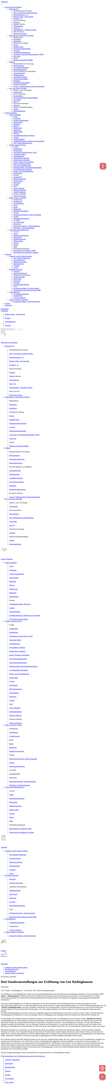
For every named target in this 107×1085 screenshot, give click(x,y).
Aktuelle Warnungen (20, 273)
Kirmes (15, 45)
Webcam (8, 325)
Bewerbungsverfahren (20, 79)
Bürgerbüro (17, 39)
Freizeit (7, 303)
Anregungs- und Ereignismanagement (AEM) (28, 54)
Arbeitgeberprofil (19, 73)
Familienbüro (17, 149)
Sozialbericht (17, 177)
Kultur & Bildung (15, 115)
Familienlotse (17, 150)
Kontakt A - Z (18, 18)
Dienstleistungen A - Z (20, 15)
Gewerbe (16, 50)
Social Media (9, 1078)
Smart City (16, 28)
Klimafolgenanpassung (21, 235)
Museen (16, 126)
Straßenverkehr (18, 47)
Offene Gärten (18, 241)
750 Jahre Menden (19, 298)
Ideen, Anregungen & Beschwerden (25, 13)
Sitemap (7, 1071)
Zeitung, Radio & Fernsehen (18, 300)
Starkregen (16, 281)
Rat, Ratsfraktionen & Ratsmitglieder (25, 98)
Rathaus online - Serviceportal (23, 17)
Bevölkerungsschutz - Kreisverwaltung (26, 288)
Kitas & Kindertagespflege (22, 164)
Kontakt (7, 318)
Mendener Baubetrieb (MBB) (23, 60)
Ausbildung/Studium (20, 77)
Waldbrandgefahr (19, 277)
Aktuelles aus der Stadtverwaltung (20, 256)
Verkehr (16, 217)
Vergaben (16, 266)
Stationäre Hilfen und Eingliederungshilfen (27, 167)
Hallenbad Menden (19, 190)
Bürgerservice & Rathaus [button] (13, 7)
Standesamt (17, 41)
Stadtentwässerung (19, 239)
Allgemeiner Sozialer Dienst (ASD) (25, 152)
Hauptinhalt (5, 309)
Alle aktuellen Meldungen (22, 258)
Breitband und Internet (20, 211)
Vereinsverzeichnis (19, 196)
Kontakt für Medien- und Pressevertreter (26, 301)
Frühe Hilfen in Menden (21, 158)
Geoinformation (18, 203)
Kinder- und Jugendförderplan (23, 171)
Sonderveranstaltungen (20, 120)
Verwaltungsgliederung (21, 67)
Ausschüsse (17, 100)
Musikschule (17, 128)
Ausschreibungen (19, 260)
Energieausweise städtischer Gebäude (25, 252)
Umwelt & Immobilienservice (19, 230)
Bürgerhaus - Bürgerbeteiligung (23, 228)
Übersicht (16, 271)
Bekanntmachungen (20, 69)
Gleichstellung (18, 181)
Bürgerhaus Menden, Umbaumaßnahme (26, 226)
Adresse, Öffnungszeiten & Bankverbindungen (28, 86)
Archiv (15, 267)
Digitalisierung (18, 26)
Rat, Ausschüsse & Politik (17, 88)
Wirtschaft (8, 305)
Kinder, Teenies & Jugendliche (23, 162)
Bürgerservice (13, 9)
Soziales (16, 184)
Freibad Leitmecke (19, 192)
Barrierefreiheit (10, 1067)
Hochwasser (17, 279)
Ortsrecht (16, 105)
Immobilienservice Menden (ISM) (24, 250)
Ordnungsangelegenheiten (22, 49)
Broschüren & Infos (19, 33)
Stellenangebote (18, 75)
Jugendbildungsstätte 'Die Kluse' (24, 135)
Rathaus (12, 62)
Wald (15, 247)
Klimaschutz (17, 237)
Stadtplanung (17, 201)
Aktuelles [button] (8, 254)
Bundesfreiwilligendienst (21, 83)
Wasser (15, 245)
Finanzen (16, 22)
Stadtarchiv (17, 130)
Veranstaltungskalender (21, 294)
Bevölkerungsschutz (16, 269)
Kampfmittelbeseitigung (21, 284)
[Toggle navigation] (2, 4)
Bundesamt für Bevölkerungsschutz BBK (27, 290)
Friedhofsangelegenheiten (21, 52)
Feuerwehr (16, 56)
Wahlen (15, 109)
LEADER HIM (18, 222)
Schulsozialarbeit (19, 139)
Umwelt (16, 243)
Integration (16, 183)
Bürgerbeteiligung (19, 111)
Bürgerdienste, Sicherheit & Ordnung (21, 35)
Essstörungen (17, 173)
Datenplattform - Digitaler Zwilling (24, 30)
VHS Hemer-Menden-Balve (22, 143)
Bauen (15, 207)
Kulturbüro (17, 118)
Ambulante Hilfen (19, 154)
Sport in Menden (18, 188)
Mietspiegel (17, 209)
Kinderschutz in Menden (21, 160)
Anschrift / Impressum (12, 1060)
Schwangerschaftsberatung (22, 166)
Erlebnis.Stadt (18, 122)
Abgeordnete (17, 92)
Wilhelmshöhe (18, 132)
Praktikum (16, 81)
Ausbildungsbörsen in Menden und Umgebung (28, 141)
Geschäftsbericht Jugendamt (22, 169)
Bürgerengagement (19, 179)
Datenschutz (9, 1063)
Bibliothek (16, 124)
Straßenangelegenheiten (21, 218)
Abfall (15, 233)
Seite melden (9, 1082)
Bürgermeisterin (18, 66)
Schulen (16, 137)
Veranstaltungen (14, 292)
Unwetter (16, 283)
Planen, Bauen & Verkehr (17, 198)
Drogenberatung (18, 156)
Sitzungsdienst (18, 96)
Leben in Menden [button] (11, 113)
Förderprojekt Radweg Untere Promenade (27, 215)
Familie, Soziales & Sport (17, 145)
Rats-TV (16, 101)
